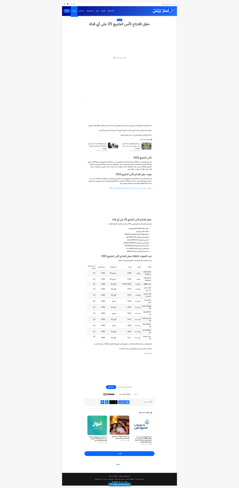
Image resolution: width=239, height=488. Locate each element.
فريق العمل (110, 479)
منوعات (74, 11)
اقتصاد (103, 11)
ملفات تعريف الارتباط (120, 479)
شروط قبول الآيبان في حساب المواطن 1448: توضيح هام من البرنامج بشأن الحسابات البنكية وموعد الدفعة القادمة (143, 439)
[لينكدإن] (107, 402)
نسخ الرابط (111, 387)
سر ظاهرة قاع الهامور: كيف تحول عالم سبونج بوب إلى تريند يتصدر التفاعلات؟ (131, 146)
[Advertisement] (119, 42)
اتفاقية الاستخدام (130, 479)
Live (67, 11)
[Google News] (125, 394)
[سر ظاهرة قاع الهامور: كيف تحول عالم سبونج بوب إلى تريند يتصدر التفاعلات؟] (146, 146)
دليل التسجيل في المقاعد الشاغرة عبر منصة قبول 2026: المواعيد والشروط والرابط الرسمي (98, 439)
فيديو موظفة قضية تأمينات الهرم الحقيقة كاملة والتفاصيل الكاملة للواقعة (97, 146)
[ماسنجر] (102, 402)
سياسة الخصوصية (139, 479)
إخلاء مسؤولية (98, 479)
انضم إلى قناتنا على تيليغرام (121, 484)
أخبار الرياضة (90, 11)
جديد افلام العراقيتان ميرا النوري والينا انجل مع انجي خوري (120, 437)
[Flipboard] (109, 394)
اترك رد (119, 453)
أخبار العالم (111, 11)
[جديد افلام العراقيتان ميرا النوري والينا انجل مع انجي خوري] (119, 425)
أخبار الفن (81, 11)
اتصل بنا (105, 479)
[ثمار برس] (162, 11)
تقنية (97, 11)
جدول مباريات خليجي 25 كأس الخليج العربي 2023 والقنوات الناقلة (128, 188)
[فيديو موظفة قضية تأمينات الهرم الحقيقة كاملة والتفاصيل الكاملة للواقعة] (113, 145)
